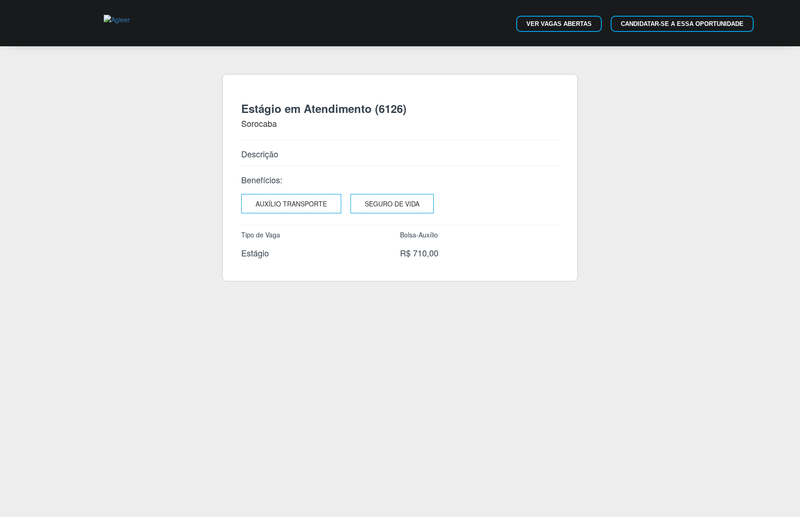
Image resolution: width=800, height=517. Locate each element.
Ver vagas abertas (559, 23)
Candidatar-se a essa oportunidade (682, 23)
